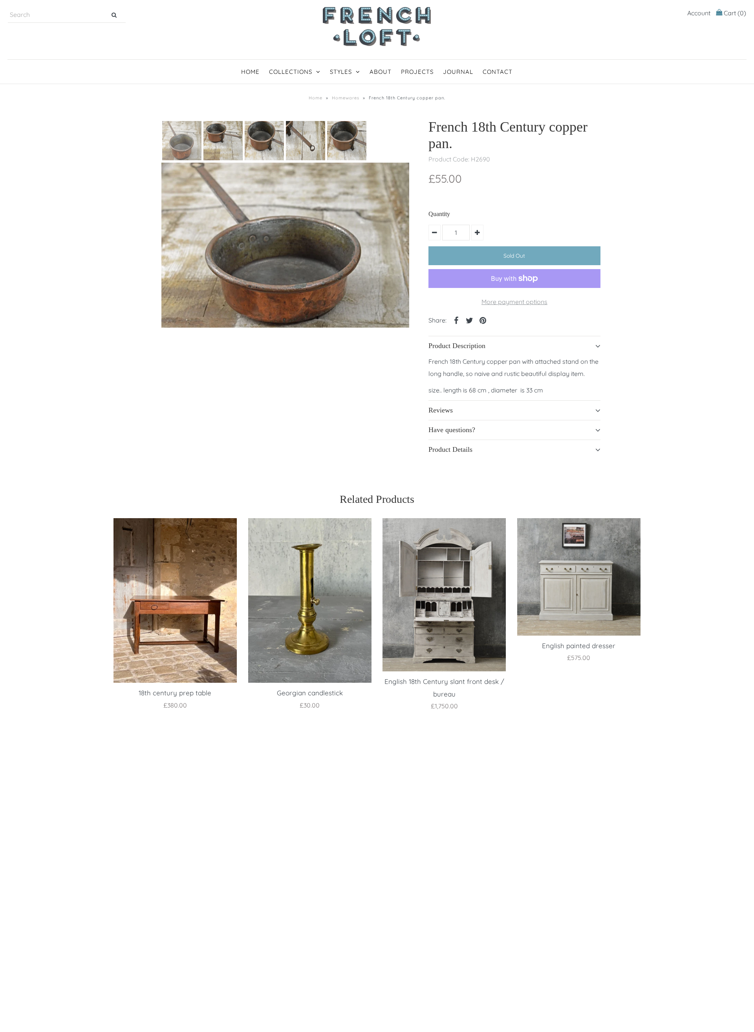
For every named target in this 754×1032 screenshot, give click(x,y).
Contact (497, 71)
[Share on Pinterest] (483, 320)
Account (698, 13)
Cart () (734, 13)
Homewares (345, 98)
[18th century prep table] (175, 600)
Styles (341, 71)
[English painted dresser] (579, 576)
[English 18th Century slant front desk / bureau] (444, 594)
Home (250, 71)
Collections (290, 71)
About (381, 71)
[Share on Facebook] (456, 320)
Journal (458, 71)
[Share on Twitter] (469, 320)
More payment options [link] (514, 302)
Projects (417, 71)
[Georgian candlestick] (310, 600)
